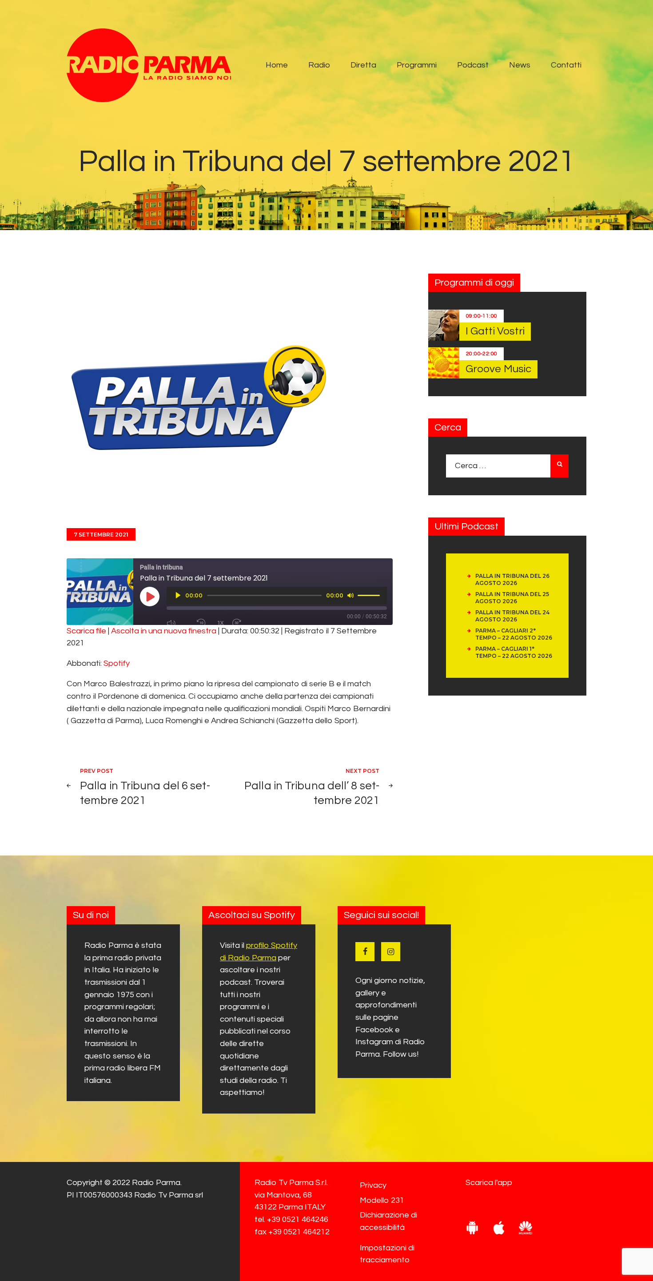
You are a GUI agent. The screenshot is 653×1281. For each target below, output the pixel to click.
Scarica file (86, 631)
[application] (277, 596)
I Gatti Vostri (495, 331)
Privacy (373, 1185)
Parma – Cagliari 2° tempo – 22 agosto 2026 (513, 634)
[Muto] (350, 595)
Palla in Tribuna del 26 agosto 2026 (512, 579)
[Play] (178, 595)
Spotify (117, 663)
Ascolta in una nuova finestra (163, 631)
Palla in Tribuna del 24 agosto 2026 (512, 616)
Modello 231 (382, 1200)
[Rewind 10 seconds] (203, 623)
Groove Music (498, 368)
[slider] (370, 595)
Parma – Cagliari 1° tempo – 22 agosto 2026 (513, 652)
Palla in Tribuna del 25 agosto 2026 (512, 598)
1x (221, 623)
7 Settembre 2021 (101, 534)
